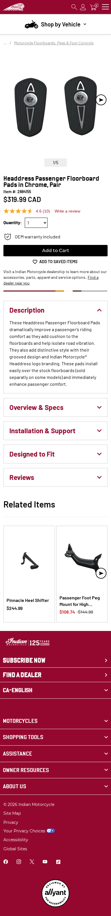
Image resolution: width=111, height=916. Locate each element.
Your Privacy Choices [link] (24, 831)
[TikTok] (58, 862)
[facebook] (5, 862)
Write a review (67, 211)
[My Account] (83, 7)
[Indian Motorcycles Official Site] (13, 7)
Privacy (10, 822)
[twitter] (32, 862)
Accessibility (15, 839)
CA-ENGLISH (17, 690)
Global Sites (15, 848)
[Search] (74, 7)
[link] (55, 721)
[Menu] (105, 7)
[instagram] (19, 862)
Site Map (12, 813)
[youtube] (45, 862)
